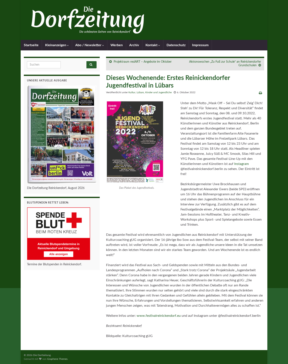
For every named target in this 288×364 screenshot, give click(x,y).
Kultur (131, 92)
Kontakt (151, 45)
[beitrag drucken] (260, 93)
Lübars (140, 92)
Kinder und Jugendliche (158, 92)
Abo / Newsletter (88, 45)
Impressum (200, 45)
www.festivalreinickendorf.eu (159, 315)
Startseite (31, 45)
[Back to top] (278, 354)
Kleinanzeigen (56, 45)
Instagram (241, 164)
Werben (116, 45)
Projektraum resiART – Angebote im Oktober (143, 61)
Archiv (134, 45)
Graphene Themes (57, 359)
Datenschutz (176, 45)
